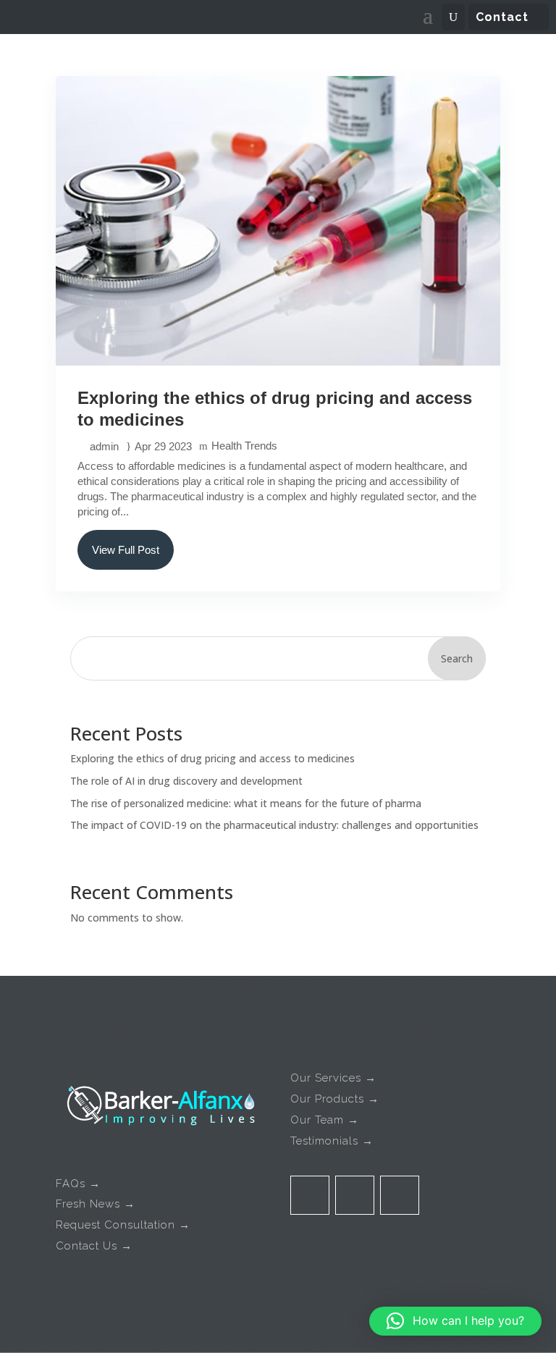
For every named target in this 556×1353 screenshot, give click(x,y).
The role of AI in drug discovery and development (186, 781)
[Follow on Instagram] (399, 1195)
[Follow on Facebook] (309, 1195)
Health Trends (244, 445)
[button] (455, 1321)
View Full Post (125, 550)
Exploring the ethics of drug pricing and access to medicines (212, 758)
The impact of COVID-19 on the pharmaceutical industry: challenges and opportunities (274, 825)
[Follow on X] (354, 1195)
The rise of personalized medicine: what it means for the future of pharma (245, 803)
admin (104, 446)
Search (457, 658)
